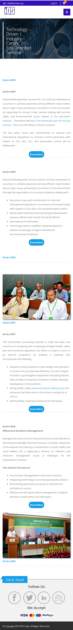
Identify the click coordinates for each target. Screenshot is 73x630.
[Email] (58, 597)
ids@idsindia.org (15, 3)
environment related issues (50, 388)
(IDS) (48, 99)
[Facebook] (14, 597)
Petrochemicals (44, 120)
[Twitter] (29, 597)
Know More (36, 154)
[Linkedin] (44, 597)
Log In (53, 3)
